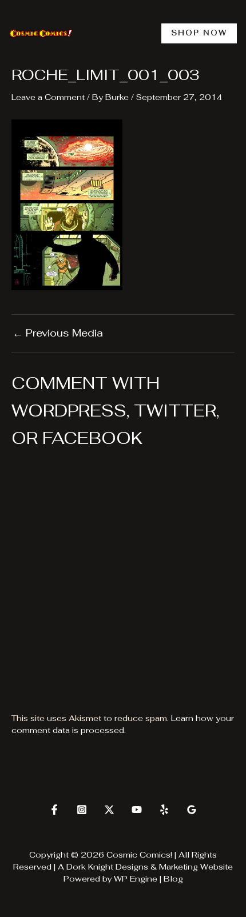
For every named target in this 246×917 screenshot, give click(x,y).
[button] (199, 33)
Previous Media (58, 333)
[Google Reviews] (192, 809)
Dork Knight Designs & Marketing (132, 867)
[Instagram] (82, 809)
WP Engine (135, 879)
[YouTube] (137, 809)
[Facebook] (54, 809)
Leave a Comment (48, 97)
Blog (173, 879)
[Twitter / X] (109, 809)
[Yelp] (164, 809)
